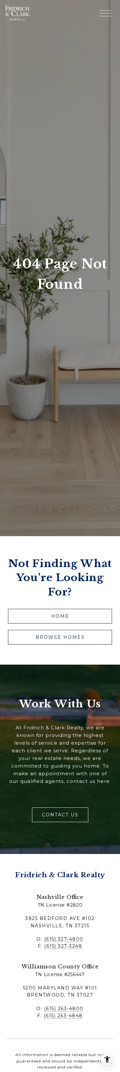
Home (60, 616)
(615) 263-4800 (64, 1008)
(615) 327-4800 (64, 939)
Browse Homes (60, 637)
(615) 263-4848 (63, 1015)
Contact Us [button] (60, 815)
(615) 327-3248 (63, 946)
